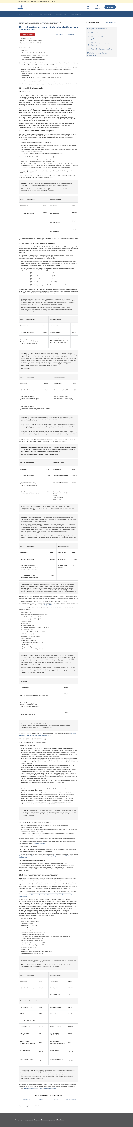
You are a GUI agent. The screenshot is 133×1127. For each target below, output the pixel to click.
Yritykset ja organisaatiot (44, 14)
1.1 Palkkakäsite (93, 33)
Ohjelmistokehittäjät (60, 14)
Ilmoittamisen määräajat (38, 843)
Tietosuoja (37, 1120)
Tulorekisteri (22, 22)
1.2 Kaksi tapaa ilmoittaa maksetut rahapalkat (99, 38)
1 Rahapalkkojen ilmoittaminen (97, 29)
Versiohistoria (71, 34)
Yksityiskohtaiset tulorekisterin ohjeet (50, 22)
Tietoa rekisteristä (76, 14)
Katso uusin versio (59, 34)
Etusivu (18, 14)
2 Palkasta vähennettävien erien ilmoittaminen (97, 54)
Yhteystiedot (29, 1120)
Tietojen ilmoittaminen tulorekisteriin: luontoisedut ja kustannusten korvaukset (50, 893)
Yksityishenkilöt (28, 14)
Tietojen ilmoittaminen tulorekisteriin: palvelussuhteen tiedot (35, 856)
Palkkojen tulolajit (47, 604)
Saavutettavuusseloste (48, 1120)
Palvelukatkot (60, 1120)
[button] (26, 1099)
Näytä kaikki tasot (111, 22)
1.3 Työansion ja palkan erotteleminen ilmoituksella (100, 44)
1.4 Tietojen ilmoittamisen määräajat (100, 49)
